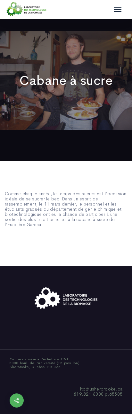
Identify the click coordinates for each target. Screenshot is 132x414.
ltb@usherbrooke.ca (101, 389)
